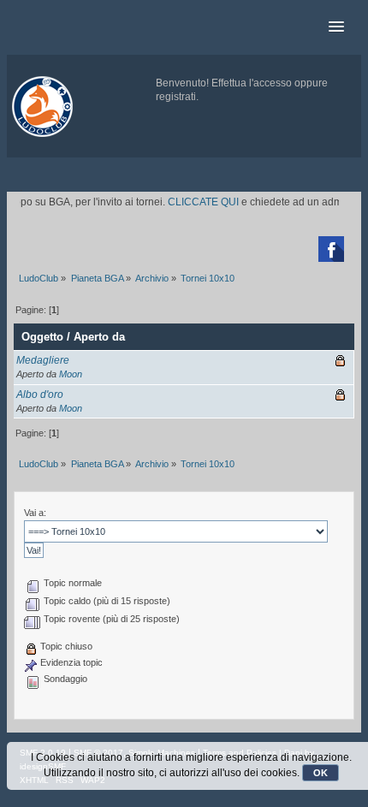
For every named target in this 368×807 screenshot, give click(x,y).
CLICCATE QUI (198, 202)
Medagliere (42, 360)
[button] (336, 27)
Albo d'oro (39, 395)
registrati (176, 97)
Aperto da (99, 336)
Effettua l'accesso (251, 83)
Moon (70, 374)
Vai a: (35, 512)
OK (320, 773)
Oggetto (42, 336)
